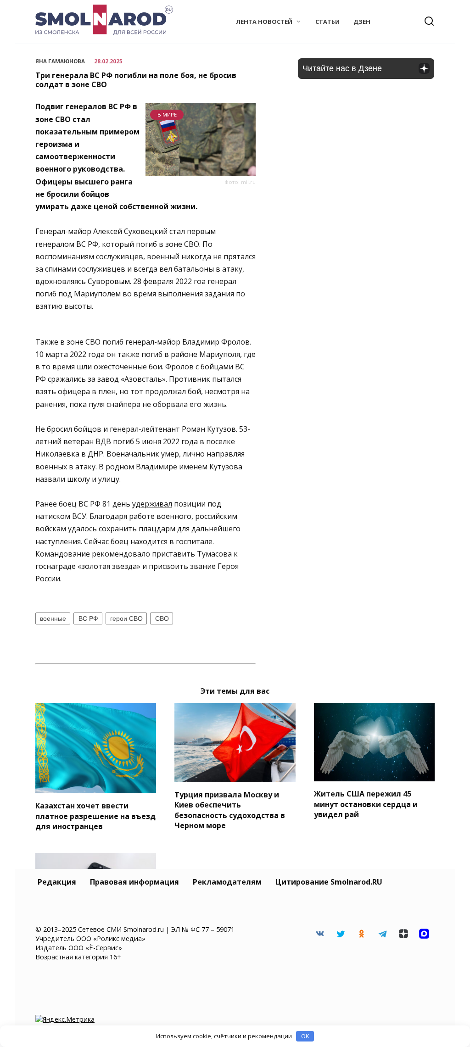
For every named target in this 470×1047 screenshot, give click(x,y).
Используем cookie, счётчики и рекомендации (224, 1036)
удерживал (152, 504)
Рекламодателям (227, 882)
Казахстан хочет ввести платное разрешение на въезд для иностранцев (95, 816)
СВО (162, 618)
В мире (167, 114)
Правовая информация (134, 882)
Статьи (327, 21)
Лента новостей (264, 21)
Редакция (57, 882)
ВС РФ (88, 618)
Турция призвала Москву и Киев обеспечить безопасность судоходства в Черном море (229, 810)
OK (305, 1036)
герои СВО (126, 618)
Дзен (361, 21)
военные (53, 618)
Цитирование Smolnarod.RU (328, 882)
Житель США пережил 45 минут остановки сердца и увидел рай (366, 804)
